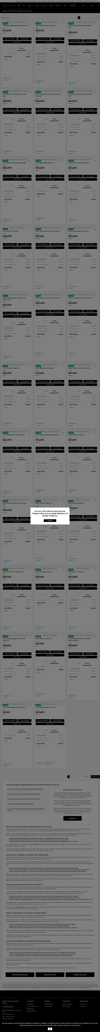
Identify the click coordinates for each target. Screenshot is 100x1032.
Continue (50, 520)
